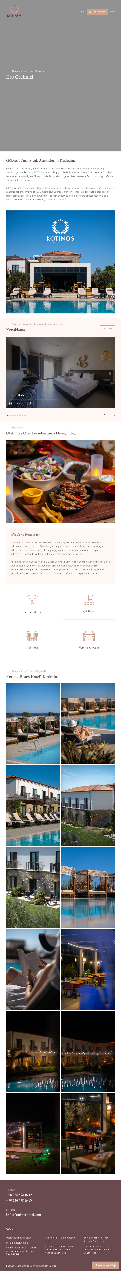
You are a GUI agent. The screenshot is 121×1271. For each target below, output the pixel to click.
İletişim (10, 1243)
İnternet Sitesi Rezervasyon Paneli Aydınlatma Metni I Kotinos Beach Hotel (59, 1249)
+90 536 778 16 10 (19, 1200)
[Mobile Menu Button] (112, 12)
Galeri (28, 1237)
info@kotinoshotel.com (23, 1214)
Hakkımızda (19, 1237)
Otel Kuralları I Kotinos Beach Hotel (60, 1239)
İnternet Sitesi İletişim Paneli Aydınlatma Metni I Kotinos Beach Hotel (21, 1251)
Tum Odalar (107, 328)
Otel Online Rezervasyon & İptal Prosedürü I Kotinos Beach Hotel (97, 1249)
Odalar (9, 1237)
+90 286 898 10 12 (19, 1194)
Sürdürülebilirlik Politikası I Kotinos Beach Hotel (97, 1239)
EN (82, 11)
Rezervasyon (21, 1243)
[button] (7, 415)
